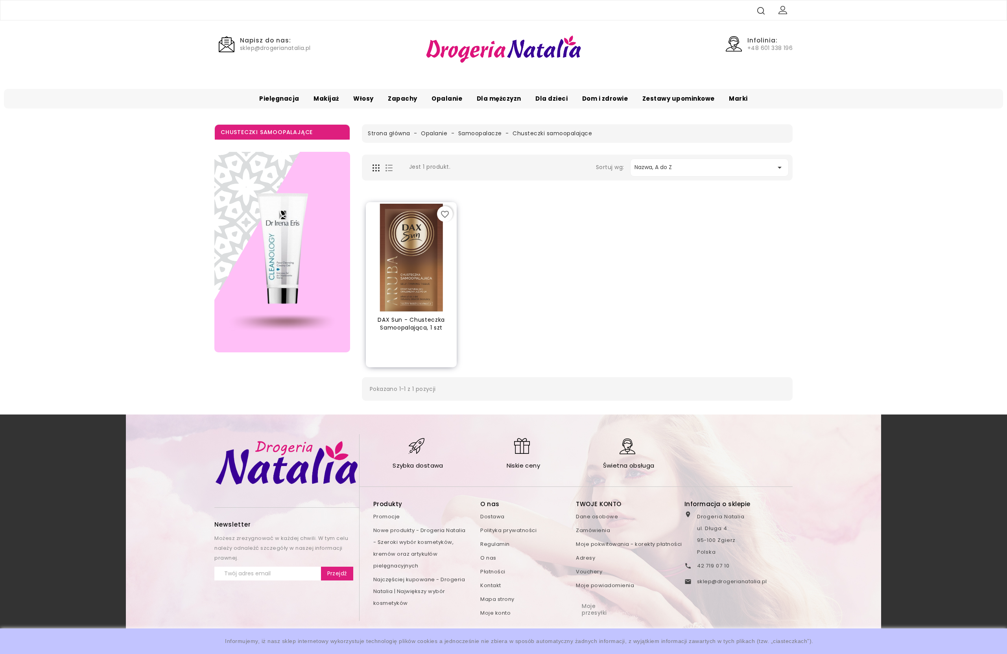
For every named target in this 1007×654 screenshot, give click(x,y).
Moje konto (495, 613)
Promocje (386, 516)
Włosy (363, 98)
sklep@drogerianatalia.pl (732, 581)
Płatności (492, 571)
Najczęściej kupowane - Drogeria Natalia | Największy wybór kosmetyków (419, 591)
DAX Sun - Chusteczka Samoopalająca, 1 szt (411, 324)
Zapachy (402, 98)
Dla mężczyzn (499, 98)
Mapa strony (497, 599)
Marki (738, 98)
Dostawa (492, 516)
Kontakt (490, 585)
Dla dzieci (551, 98)
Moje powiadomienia (605, 585)
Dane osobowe (597, 516)
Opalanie (447, 98)
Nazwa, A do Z (709, 167)
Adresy (585, 558)
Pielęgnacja (279, 98)
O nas (488, 558)
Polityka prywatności (508, 530)
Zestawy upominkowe (678, 98)
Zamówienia (593, 530)
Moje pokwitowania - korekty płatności (629, 544)
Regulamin (495, 544)
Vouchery (589, 571)
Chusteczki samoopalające (267, 132)
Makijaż (326, 98)
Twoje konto (599, 504)
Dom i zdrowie (605, 98)
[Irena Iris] (282, 252)
